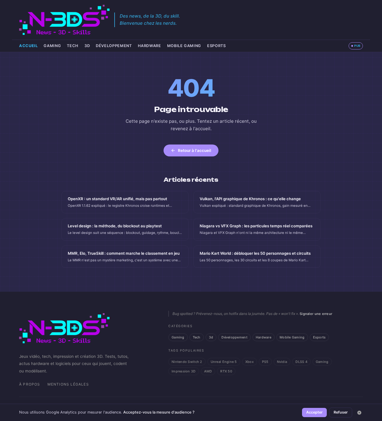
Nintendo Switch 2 (187, 362)
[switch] (356, 45)
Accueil (28, 46)
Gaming (52, 46)
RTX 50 (226, 371)
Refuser (341, 412)
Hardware (149, 46)
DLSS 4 (301, 362)
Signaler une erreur (316, 314)
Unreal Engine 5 (224, 362)
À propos (29, 384)
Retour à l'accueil (194, 150)
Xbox (249, 362)
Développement (114, 46)
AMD (208, 371)
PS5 (265, 362)
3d (87, 46)
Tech (72, 46)
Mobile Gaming (184, 46)
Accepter (314, 412)
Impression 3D (184, 371)
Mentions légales (68, 384)
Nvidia (282, 362)
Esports (216, 46)
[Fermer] (359, 412)
